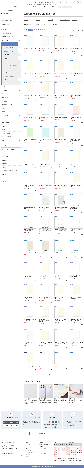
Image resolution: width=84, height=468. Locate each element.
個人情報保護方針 (43, 449)
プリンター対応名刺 (9, 79)
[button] (57, 375)
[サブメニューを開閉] (19, 33)
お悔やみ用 (4, 101)
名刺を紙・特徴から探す (9, 51)
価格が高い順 (42, 29)
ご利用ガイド (28, 442)
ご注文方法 (28, 444)
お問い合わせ (28, 456)
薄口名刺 (7, 54)
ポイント (27, 446)
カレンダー (4, 108)
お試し (3, 140)
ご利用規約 (41, 442)
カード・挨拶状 (5, 90)
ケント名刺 (7, 61)
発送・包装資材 (5, 122)
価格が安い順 (36, 29)
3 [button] (54, 375)
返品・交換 (28, 454)
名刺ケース (6, 83)
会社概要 (41, 446)
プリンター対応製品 (6, 136)
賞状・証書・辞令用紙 (6, 94)
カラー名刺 (7, 69)
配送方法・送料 (29, 450)
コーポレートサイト (43, 451)
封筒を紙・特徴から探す (7, 36)
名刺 (5, 10)
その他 (3, 129)
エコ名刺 (7, 58)
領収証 (3, 111)
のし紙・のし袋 (5, 115)
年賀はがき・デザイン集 (7, 104)
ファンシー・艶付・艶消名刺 (11, 65)
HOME (2, 10)
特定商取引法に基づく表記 (45, 444)
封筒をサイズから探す (7, 33)
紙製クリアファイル (6, 97)
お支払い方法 (28, 448)
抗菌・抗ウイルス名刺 (9, 76)
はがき (3, 86)
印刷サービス (5, 40)
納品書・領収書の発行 (30, 452)
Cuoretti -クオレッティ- (7, 133)
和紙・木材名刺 (8, 72)
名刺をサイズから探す (9, 47)
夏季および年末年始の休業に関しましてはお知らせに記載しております (68, 460)
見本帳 (3, 126)
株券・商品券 (5, 119)
